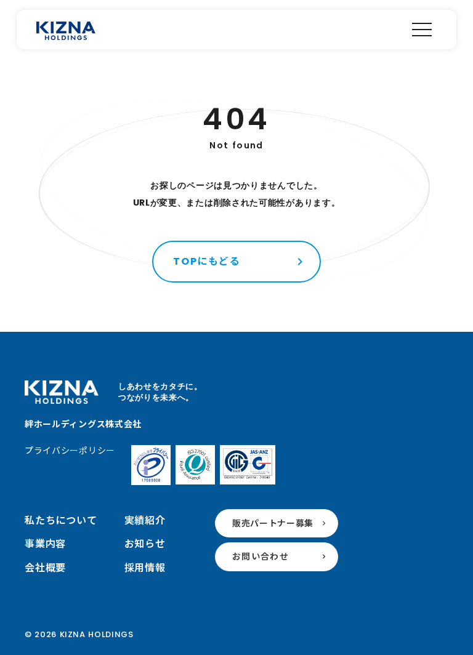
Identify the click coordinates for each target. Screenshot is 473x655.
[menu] (422, 29)
